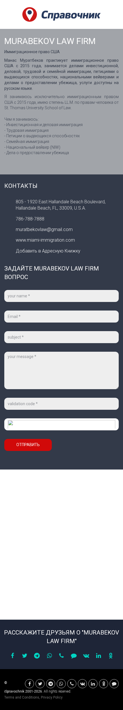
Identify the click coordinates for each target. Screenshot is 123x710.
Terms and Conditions (21, 697)
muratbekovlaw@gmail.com (44, 229)
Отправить (28, 444)
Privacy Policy (52, 697)
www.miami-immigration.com (45, 240)
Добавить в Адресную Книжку (48, 251)
